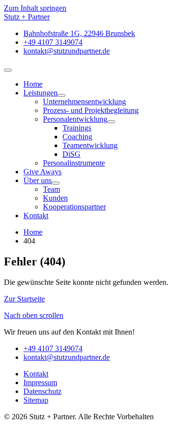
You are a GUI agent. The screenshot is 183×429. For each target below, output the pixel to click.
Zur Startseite (24, 299)
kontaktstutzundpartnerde (66, 357)
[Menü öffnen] (8, 70)
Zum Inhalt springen (35, 8)
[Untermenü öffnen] (61, 95)
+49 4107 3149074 (52, 348)
